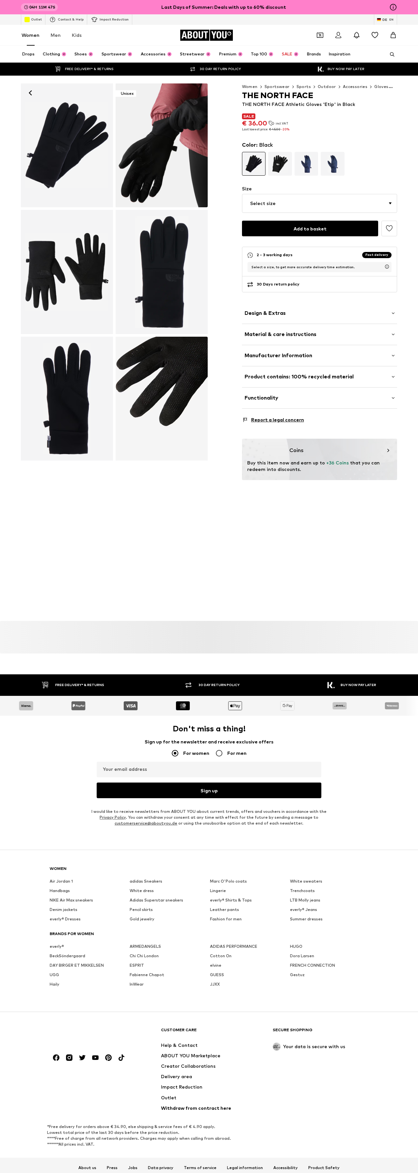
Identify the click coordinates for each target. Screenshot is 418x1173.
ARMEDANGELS (145, 946)
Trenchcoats (302, 890)
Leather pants (224, 909)
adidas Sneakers (146, 881)
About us (87, 1168)
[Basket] (393, 35)
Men (56, 35)
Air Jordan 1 (61, 881)
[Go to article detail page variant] (254, 164)
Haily (54, 984)
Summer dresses (306, 919)
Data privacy (160, 1168)
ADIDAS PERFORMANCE (233, 946)
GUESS (217, 975)
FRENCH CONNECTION (312, 965)
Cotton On (221, 956)
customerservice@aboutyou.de (146, 823)
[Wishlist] (375, 35)
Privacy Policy (113, 817)
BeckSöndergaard (67, 956)
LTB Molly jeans (305, 900)
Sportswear (277, 86)
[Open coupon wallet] (320, 35)
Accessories (355, 86)
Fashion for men (226, 919)
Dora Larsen (302, 956)
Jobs (132, 1168)
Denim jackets (63, 909)
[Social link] (56, 1058)
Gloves (381, 86)
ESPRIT (137, 965)
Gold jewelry (142, 919)
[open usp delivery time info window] (387, 267)
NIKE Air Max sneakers (71, 900)
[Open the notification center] (357, 35)
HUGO (296, 946)
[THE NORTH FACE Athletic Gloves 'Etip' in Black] (162, 272)
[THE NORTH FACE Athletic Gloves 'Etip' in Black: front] (67, 145)
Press (112, 1168)
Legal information (245, 1168)
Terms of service (200, 1168)
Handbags (60, 890)
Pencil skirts (141, 909)
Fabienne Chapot (147, 975)
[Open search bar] (390, 54)
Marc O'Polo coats (228, 881)
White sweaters (306, 881)
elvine (215, 965)
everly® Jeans (303, 909)
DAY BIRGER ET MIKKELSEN (77, 965)
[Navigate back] (30, 92)
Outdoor (327, 86)
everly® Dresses (65, 919)
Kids (77, 35)
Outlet (36, 19)
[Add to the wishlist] (389, 228)
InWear (137, 984)
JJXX (215, 984)
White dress (142, 890)
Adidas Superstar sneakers (156, 900)
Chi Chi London (144, 956)
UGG (54, 975)
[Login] (338, 35)
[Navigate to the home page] (85, 1033)
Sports (304, 86)
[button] (319, 203)
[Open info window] (393, 7)
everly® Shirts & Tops (231, 900)
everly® (57, 946)
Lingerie (218, 890)
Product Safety (324, 1168)
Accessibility (285, 1168)
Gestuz (297, 975)
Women (31, 35)
